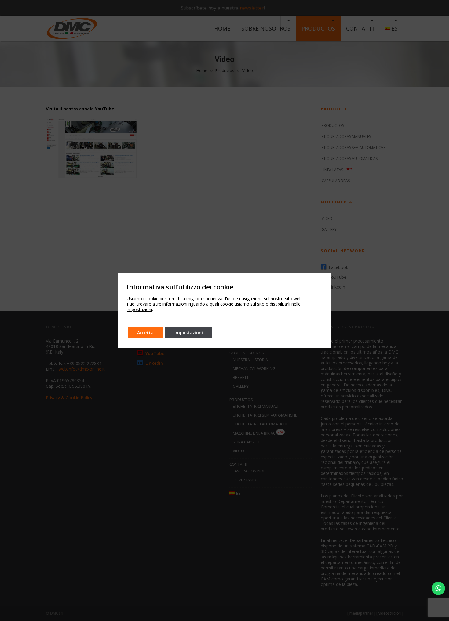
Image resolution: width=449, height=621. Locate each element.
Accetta (145, 333)
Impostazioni (188, 333)
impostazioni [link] (139, 309)
